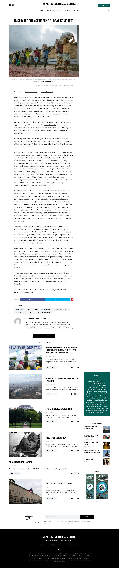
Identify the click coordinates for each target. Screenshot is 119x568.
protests (47, 177)
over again (53, 155)
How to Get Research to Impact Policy (59, 484)
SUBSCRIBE (104, 5)
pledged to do (65, 251)
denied (56, 97)
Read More (50, 367)
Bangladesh (19, 309)
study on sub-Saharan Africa (38, 185)
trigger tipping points (39, 237)
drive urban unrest (38, 174)
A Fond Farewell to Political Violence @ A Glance (90, 428)
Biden (28, 309)
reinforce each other (58, 207)
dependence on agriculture (32, 202)
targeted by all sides (55, 218)
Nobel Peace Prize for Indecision (57, 438)
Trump (32, 312)
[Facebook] (10, 5)
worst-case (39, 128)
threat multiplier (65, 106)
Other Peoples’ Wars (88, 459)
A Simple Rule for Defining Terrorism (59, 409)
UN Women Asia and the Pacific (46, 81)
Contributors (50, 10)
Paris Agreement (46, 309)
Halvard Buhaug (47, 92)
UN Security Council (43, 312)
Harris (36, 309)
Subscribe (86, 516)
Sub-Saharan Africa (62, 309)
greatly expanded (28, 144)
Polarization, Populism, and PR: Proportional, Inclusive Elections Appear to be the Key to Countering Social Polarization (62, 350)
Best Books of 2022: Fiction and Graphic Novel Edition (91, 436)
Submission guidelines (72, 10)
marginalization (45, 199)
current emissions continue (55, 229)
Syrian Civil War (21, 312)
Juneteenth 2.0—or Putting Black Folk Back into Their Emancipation (92, 451)
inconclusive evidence (50, 166)
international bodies (42, 117)
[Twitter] (13, 5)
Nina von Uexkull (31, 92)
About (41, 10)
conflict (38, 177)
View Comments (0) (43, 335)
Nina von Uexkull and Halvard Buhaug (50, 85)
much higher (23, 243)
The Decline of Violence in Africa (20, 462)
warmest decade (50, 125)
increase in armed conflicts (38, 130)
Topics (59, 10)
